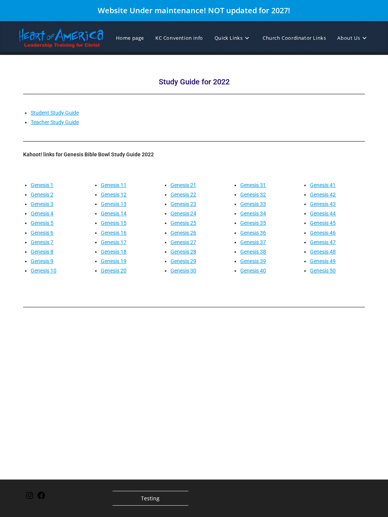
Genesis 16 (114, 233)
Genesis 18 (114, 252)
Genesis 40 (253, 271)
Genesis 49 (323, 261)
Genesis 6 (42, 233)
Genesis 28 (183, 252)
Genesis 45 (323, 223)
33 (262, 204)
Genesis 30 (183, 271)
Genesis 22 (183, 195)
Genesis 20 (114, 271)
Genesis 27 (183, 242)
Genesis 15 (114, 223)
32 (262, 195)
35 (262, 223)
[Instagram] (29, 497)
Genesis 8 (42, 252)
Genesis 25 (183, 223)
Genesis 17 (114, 242)
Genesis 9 (42, 261)
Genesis (249, 185)
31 (262, 185)
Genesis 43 (323, 204)
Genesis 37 (253, 242)
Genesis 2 (42, 195)
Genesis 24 (183, 213)
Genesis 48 (323, 252)
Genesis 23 (183, 204)
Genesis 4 (42, 213)
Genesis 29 (183, 261)
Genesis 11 (114, 185)
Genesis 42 (323, 195)
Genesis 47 (323, 242)
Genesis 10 (43, 271)
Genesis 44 (323, 213)
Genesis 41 (323, 185)
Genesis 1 (42, 185)
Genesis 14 (114, 213)
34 (262, 213)
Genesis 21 (183, 185)
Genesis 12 (114, 195)
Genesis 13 (114, 204)
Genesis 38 (253, 252)
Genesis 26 (183, 233)
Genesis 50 (323, 271)
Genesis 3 (42, 204)
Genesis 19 (114, 261)
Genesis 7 (42, 242)
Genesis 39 (253, 261)
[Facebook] (41, 497)
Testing (150, 498)
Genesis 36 (253, 233)
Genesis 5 (42, 223)
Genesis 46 (323, 233)
